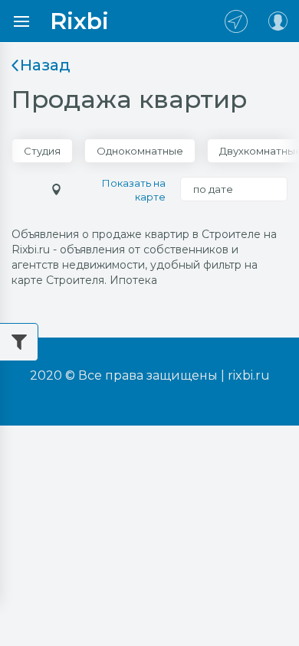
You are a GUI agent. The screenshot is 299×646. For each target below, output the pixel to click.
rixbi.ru (249, 375)
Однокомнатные (140, 151)
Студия (42, 151)
